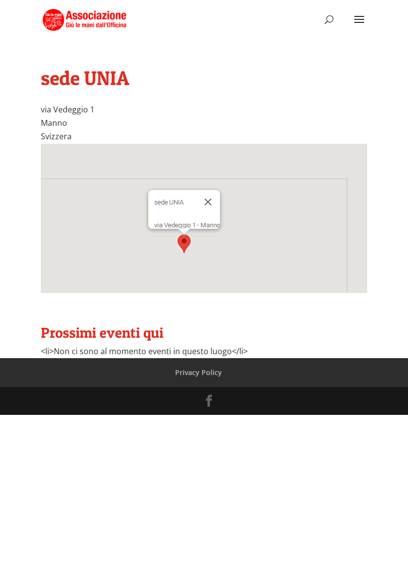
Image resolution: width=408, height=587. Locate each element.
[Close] (208, 202)
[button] (184, 243)
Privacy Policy (198, 372)
